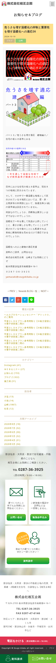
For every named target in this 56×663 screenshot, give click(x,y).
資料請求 (28, 560)
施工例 (7, 381)
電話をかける (28, 640)
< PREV (11, 291)
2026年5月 (9, 436)
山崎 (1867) (10, 404)
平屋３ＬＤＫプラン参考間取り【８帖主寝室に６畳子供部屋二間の (27, 322)
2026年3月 (9, 444)
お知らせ (8, 373)
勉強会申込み (40, 517)
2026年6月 (9, 432)
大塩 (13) (9, 396)
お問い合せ (16, 517)
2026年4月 (9, 440)
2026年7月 (9, 428)
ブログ (7, 377)
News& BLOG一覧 (28, 291)
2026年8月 (9, 424)
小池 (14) (9, 400)
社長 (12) (9, 408)
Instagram (10, 365)
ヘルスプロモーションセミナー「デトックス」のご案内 (27, 316)
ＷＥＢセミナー (12, 369)
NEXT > (45, 291)
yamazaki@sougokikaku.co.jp (22, 276)
